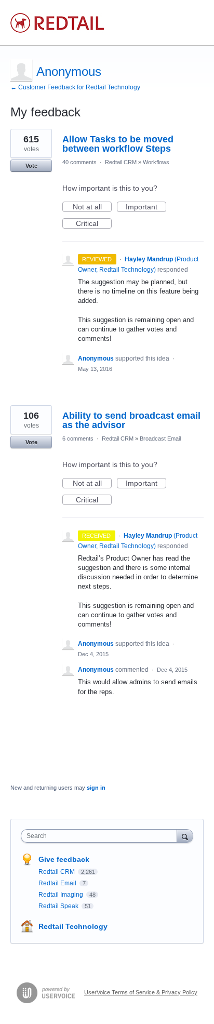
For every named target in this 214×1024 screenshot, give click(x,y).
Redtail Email (58, 883)
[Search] (185, 835)
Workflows (156, 162)
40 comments (79, 162)
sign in (96, 787)
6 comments (77, 438)
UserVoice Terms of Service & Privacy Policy (140, 992)
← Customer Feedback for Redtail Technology (75, 87)
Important (146, 207)
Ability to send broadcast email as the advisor (131, 420)
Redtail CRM (121, 162)
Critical (94, 224)
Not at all (92, 207)
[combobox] (101, 836)
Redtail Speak (59, 906)
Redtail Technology (73, 926)
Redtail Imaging (61, 894)
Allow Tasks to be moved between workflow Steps (117, 144)
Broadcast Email (160, 438)
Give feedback (63, 859)
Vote (31, 166)
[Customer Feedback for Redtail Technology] (57, 23)
